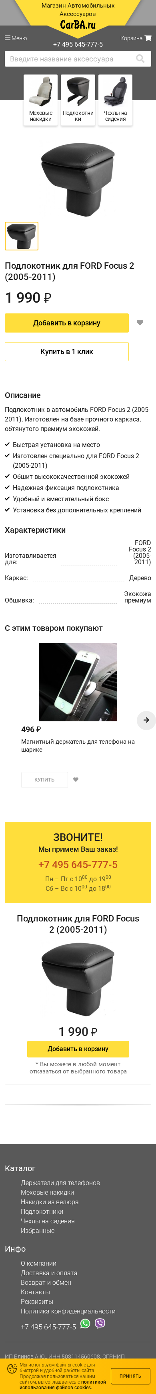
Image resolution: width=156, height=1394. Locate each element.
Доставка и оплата (49, 1273)
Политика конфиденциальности (68, 1311)
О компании (38, 1263)
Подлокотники (42, 1211)
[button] (146, 720)
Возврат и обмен (46, 1282)
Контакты (35, 1292)
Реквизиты (37, 1301)
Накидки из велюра (50, 1202)
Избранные (37, 1231)
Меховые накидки (47, 1192)
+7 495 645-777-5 (78, 864)
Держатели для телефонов (60, 1183)
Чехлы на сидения (48, 1221)
